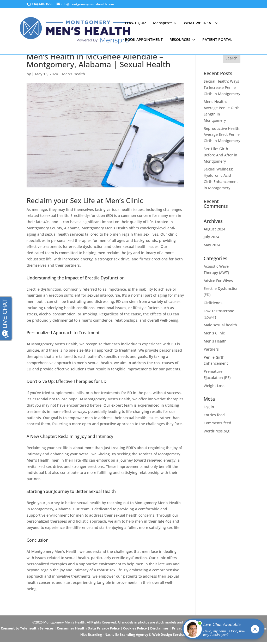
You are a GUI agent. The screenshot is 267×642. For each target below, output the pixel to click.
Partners (211, 349)
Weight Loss (214, 385)
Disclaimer (159, 628)
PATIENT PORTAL (217, 40)
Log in (209, 406)
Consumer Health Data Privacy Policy (88, 628)
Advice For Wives (218, 280)
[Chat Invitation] (221, 630)
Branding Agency (133, 634)
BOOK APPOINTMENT (144, 40)
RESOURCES (179, 40)
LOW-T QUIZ (135, 23)
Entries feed (214, 414)
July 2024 (211, 236)
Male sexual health (220, 324)
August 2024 (214, 229)
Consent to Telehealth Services (27, 628)
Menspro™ (162, 23)
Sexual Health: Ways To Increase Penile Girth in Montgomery (222, 87)
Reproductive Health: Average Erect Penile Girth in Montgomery (222, 134)
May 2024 (212, 244)
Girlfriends (213, 302)
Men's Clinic (214, 333)
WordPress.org (216, 431)
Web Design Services (169, 634)
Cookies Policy (135, 628)
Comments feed (217, 422)
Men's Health (73, 73)
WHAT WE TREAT (198, 23)
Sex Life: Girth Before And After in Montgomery (220, 155)
